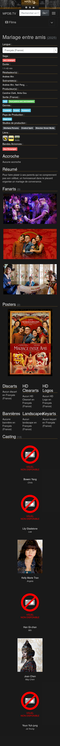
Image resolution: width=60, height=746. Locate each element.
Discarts (9, 386)
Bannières (11, 413)
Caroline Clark (9, 92)
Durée (5, 64)
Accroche (10, 156)
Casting (9, 436)
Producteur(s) (9, 88)
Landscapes (33, 413)
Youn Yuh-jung (30, 725)
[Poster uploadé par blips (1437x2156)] (30, 342)
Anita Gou (22, 92)
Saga (5, 56)
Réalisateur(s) (9, 72)
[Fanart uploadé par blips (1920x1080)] (30, 209)
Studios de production (14, 123)
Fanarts (9, 188)
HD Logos (47, 388)
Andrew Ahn (8, 76)
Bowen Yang (30, 479)
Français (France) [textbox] (14, 50)
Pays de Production (12, 114)
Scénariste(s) (9, 80)
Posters (9, 304)
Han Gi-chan (30, 627)
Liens (5, 132)
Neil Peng (19, 84)
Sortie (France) (10, 97)
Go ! (45, 13)
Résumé (9, 169)
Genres (6, 105)
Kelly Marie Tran (30, 577)
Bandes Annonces (12, 144)
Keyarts (49, 413)
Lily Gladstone (30, 528)
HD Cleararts (30, 388)
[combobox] (30, 13)
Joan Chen (30, 676)
